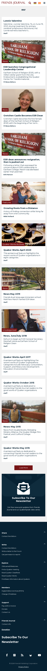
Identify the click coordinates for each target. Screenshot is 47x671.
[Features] (23, 193)
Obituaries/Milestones (10, 566)
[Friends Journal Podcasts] (14, 655)
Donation (6, 630)
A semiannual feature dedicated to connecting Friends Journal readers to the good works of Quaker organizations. (23, 388)
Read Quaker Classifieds (11, 573)
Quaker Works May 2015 (17, 448)
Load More (23, 468)
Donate (4, 609)
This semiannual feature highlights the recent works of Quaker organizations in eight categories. (22, 255)
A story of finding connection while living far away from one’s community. (23, 212)
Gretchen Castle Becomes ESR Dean (23, 115)
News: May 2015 (12, 426)
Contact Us (6, 612)
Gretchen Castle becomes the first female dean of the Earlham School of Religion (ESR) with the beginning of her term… (23, 121)
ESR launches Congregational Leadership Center (19, 68)
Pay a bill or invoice (9, 606)
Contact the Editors (9, 536)
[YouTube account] (39, 655)
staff (5, 393)
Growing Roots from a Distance (21, 208)
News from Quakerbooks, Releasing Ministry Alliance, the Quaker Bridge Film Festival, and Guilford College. (22, 432)
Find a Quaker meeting (10, 569)
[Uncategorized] (23, 320)
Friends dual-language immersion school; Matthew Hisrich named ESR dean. (22, 298)
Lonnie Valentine (13, 21)
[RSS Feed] (22, 655)
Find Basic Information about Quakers (16, 579)
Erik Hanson (8, 174)
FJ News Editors (10, 82)
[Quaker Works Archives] (23, 234)
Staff (5, 33)
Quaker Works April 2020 (17, 250)
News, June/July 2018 (15, 336)
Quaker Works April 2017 (17, 357)
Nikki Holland (9, 216)
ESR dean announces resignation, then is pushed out (22, 160)
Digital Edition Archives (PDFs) (13, 591)
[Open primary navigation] (44, 3)
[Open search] (30, 3)
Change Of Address (9, 594)
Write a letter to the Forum (12, 551)
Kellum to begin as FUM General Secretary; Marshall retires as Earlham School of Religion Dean (23, 341)
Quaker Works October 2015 (19, 383)
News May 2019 (12, 294)
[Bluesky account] (30, 655)
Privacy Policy (23, 667)
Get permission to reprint (11, 554)
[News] (23, 51)
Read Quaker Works (9, 576)
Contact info (6, 624)
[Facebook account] (7, 655)
